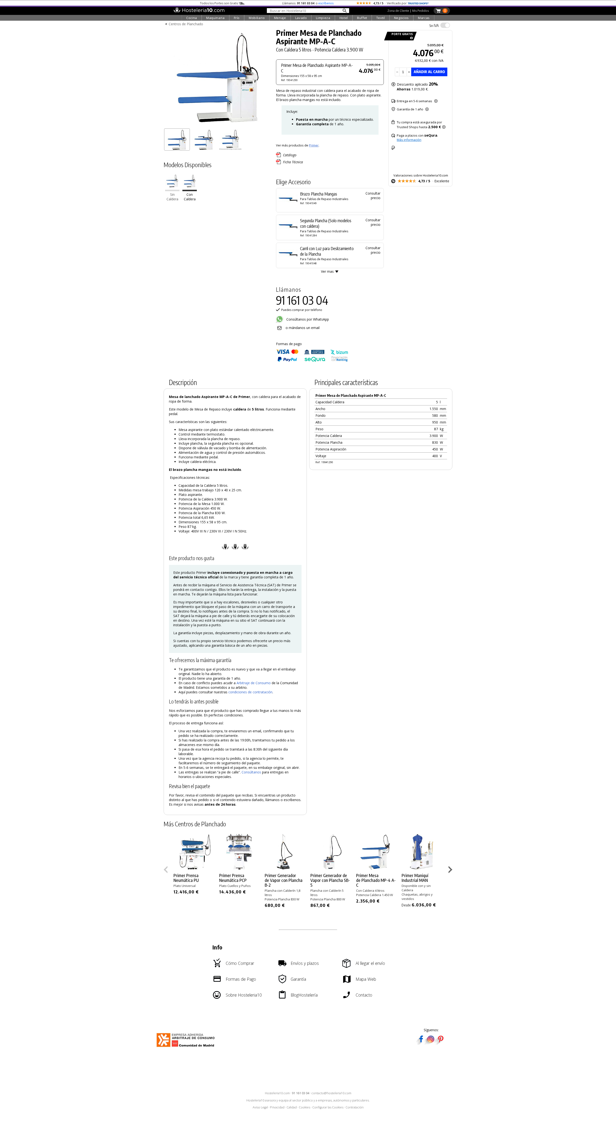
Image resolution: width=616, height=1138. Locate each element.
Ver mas (327, 271)
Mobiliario (257, 18)
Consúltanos (251, 772)
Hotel (344, 18)
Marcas (424, 18)
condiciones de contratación (250, 692)
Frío (237, 18)
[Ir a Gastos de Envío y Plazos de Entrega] (411, 38)
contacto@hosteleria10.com (331, 1093)
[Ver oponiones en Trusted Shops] (418, 3)
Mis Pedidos (420, 11)
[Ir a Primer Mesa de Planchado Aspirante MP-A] (172, 190)
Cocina (191, 18)
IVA (434, 25)
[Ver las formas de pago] (312, 360)
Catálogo (289, 155)
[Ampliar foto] (217, 124)
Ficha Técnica (293, 162)
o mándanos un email (303, 327)
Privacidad (277, 1107)
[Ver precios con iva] (445, 25)
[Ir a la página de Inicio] (199, 11)
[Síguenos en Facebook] (421, 1043)
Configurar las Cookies (327, 1107)
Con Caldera (190, 197)
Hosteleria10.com (277, 1093)
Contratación (355, 1107)
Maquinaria (215, 18)
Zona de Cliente (398, 11)
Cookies (304, 1107)
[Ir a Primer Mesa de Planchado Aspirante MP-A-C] (189, 190)
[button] (451, 870)
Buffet (362, 18)
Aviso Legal (260, 1107)
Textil (380, 18)
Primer (314, 145)
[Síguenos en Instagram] (431, 1043)
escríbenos (326, 3)
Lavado (301, 18)
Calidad (292, 1107)
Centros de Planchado (186, 24)
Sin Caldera (172, 197)
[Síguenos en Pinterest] (440, 1043)
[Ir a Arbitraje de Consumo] (186, 1047)
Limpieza (323, 18)
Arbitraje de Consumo (254, 683)
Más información (409, 140)
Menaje (280, 18)
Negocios (401, 18)
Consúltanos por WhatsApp (307, 319)
